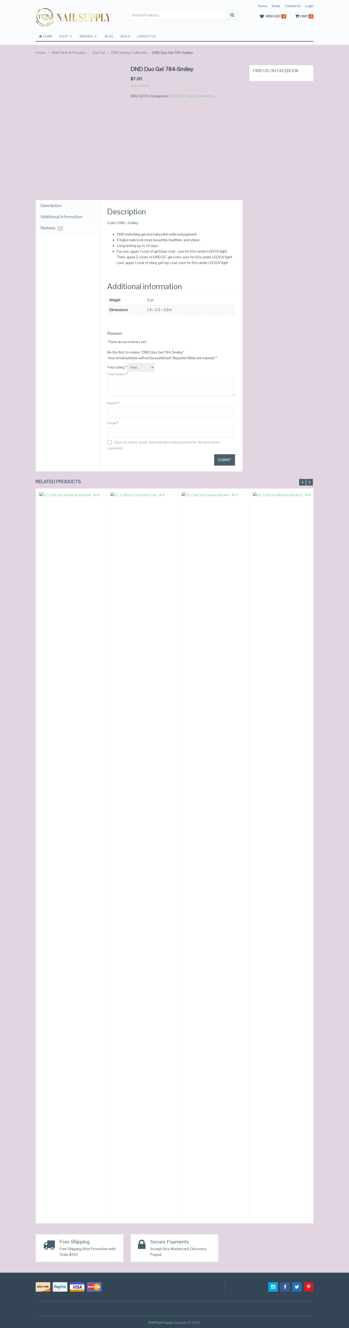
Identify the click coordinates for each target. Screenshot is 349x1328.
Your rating (117, 367)
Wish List (273, 16)
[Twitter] (297, 1287)
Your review (117, 374)
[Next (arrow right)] (340, 664)
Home (262, 6)
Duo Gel (99, 52)
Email (112, 423)
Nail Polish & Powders (69, 52)
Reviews (51, 228)
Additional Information (61, 216)
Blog (109, 36)
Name (113, 403)
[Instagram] (273, 1287)
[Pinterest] (308, 1287)
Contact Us (293, 6)
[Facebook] (285, 1287)
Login (309, 6)
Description (51, 205)
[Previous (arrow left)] (8, 664)
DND (173, 96)
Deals (276, 6)
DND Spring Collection (129, 52)
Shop (63, 36)
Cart (304, 16)
